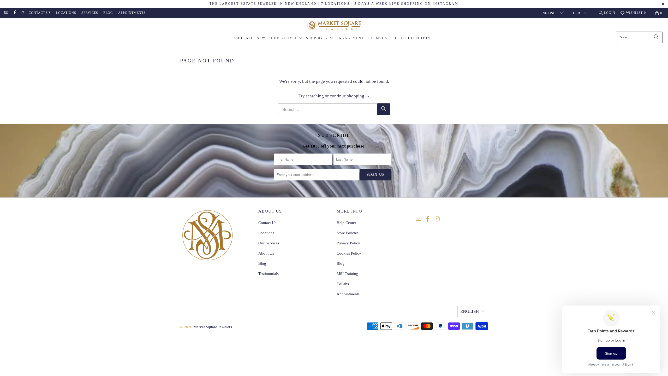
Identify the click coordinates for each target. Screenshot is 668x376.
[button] (286, 38)
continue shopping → (350, 95)
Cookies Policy (349, 253)
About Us (266, 253)
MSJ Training (347, 274)
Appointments (132, 13)
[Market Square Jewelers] (334, 26)
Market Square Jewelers (212, 327)
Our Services (268, 243)
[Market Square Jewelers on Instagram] (22, 13)
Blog (108, 13)
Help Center (346, 223)
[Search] (656, 37)
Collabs (343, 284)
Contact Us (40, 13)
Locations (66, 13)
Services (89, 13)
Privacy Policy (348, 243)
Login (609, 13)
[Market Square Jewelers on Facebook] (14, 13)
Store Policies (348, 233)
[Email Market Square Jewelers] (6, 13)
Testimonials (268, 274)
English (548, 13)
